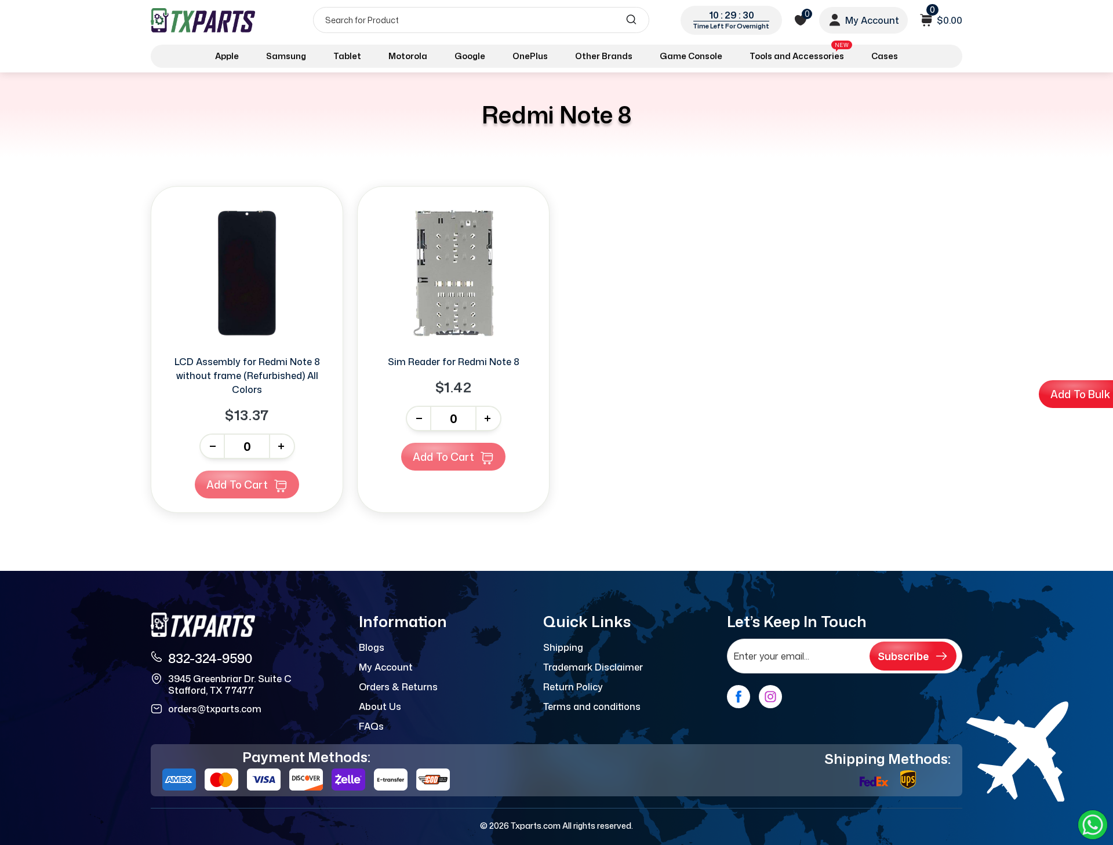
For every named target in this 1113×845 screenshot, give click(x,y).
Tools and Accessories (799, 54)
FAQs (371, 726)
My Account (386, 667)
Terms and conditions (592, 706)
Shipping (563, 647)
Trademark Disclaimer (593, 667)
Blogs (371, 647)
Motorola (407, 56)
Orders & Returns (398, 687)
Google (469, 56)
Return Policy (573, 687)
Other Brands (603, 56)
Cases (884, 56)
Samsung (286, 56)
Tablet (347, 56)
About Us (380, 706)
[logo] (204, 20)
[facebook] (738, 696)
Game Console (691, 56)
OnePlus (530, 56)
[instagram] (770, 696)
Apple (227, 56)
